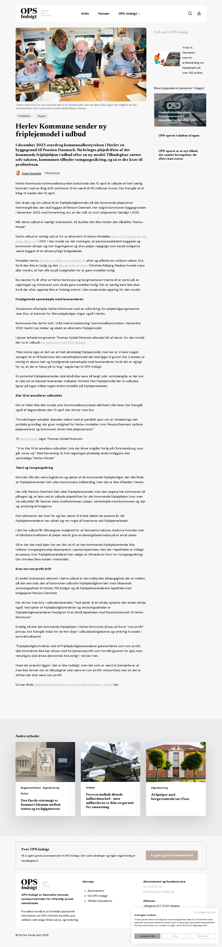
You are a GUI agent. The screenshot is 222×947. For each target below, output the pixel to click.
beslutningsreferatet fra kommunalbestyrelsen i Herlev (73, 685)
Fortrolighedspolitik (205, 912)
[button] (172, 855)
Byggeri (42, 116)
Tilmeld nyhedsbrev (100, 901)
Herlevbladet (29, 439)
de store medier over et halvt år (62, 261)
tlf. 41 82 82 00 (152, 886)
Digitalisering (51, 787)
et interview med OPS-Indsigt (63, 342)
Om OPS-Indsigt (98, 896)
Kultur (24, 793)
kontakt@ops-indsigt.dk (158, 891)
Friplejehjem (24, 116)
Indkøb (90, 787)
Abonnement (96, 891)
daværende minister (73, 265)
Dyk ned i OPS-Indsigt (171, 32)
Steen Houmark (31, 173)
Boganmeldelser (31, 787)
